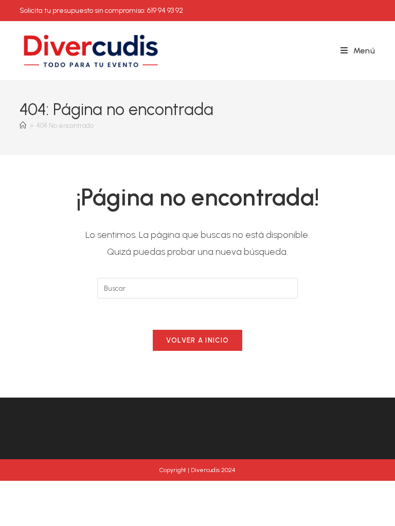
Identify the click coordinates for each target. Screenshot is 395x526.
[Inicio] (23, 125)
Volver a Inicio (197, 340)
